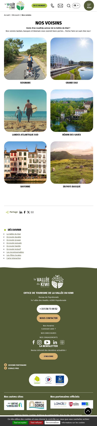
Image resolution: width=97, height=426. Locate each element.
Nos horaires (48, 326)
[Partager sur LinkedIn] (20, 212)
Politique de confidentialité (48, 415)
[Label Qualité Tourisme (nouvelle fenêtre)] (48, 380)
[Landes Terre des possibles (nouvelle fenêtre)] (60, 404)
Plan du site (64, 415)
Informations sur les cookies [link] (73, 423)
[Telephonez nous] (52, 6)
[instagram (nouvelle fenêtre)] (39, 342)
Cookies (32, 415)
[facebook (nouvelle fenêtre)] (34, 342)
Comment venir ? (48, 329)
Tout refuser (36, 422)
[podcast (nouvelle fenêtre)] (62, 342)
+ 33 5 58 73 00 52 (48, 309)
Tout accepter (20, 422)
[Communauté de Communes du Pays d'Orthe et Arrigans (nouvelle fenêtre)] (14, 405)
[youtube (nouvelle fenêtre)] (47, 342)
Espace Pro (13, 368)
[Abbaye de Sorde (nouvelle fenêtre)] (37, 405)
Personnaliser (52, 422)
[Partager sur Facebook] (24, 212)
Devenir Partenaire (17, 365)
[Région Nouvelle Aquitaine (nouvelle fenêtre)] (74, 404)
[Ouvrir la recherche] (69, 6)
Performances (76, 415)
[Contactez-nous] (60, 5)
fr (77, 5)
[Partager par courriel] (31, 212)
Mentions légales (21, 415)
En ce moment (39, 6)
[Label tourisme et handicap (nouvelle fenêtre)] (59, 380)
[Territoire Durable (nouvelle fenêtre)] (37, 380)
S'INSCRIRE (48, 356)
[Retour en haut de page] (88, 411)
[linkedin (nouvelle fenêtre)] (55, 342)
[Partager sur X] (28, 212)
